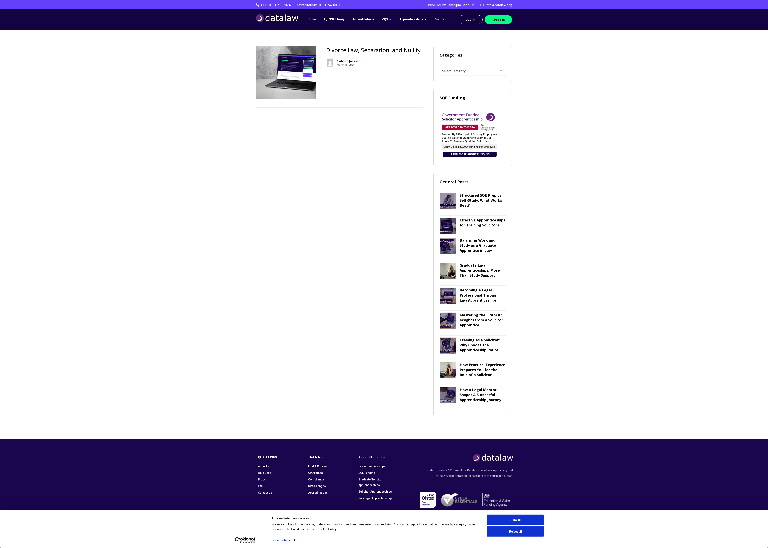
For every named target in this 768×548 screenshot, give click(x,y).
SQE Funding (366, 472)
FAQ (260, 486)
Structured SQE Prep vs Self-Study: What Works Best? (481, 200)
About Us (264, 466)
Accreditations (318, 492)
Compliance (316, 479)
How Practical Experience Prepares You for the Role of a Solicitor (482, 369)
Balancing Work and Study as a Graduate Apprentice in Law (478, 245)
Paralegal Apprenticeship (375, 498)
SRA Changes (317, 486)
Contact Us (265, 492)
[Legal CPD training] (277, 18)
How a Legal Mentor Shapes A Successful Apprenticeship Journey (480, 394)
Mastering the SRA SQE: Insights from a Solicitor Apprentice (481, 320)
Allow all (515, 519)
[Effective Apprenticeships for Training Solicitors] (448, 226)
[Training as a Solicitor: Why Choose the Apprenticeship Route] (448, 346)
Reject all (515, 531)
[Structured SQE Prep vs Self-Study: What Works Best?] (448, 201)
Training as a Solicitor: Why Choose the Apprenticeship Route (480, 345)
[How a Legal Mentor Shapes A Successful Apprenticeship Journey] (448, 395)
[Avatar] (330, 63)
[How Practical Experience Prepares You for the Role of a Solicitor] (448, 370)
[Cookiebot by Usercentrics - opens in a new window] (245, 540)
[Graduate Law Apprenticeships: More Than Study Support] (448, 271)
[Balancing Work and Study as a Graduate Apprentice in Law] (448, 246)
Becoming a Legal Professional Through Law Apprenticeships (479, 295)
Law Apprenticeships (371, 466)
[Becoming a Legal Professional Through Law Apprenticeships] (448, 296)
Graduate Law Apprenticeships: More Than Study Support (480, 270)
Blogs (262, 479)
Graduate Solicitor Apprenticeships (370, 482)
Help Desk (264, 472)
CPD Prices (315, 472)
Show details (281, 540)
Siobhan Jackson (348, 61)
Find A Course (317, 466)
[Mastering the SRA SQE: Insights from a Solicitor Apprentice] (448, 321)
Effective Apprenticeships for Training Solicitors (482, 222)
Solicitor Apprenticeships (375, 491)
